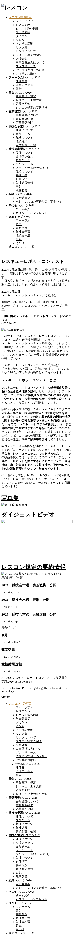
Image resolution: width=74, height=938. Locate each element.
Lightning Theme (41, 688)
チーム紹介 (23, 209)
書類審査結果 (24, 118)
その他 (20, 243)
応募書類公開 (24, 122)
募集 (19, 224)
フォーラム (23, 220)
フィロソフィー (26, 21)
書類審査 (21, 227)
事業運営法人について (30, 62)
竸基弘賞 (21, 190)
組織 (19, 239)
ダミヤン (21, 36)
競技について (24, 137)
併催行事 (21, 175)
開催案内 (21, 81)
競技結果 (21, 141)
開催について (24, 130)
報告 (19, 88)
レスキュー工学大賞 (29, 100)
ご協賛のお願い (26, 73)
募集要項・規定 (26, 96)
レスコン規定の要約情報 (31, 107)
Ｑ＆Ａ (20, 39)
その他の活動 (24, 43)
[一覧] (19, 577)
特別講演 (21, 179)
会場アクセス (24, 85)
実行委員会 (23, 197)
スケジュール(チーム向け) (32, 167)
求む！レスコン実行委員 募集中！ (39, 201)
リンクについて (26, 51)
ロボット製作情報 (27, 28)
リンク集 (21, 47)
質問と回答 (23, 103)
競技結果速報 (24, 182)
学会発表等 (23, 32)
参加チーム (23, 133)
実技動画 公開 (26, 145)
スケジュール (24, 164)
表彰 (19, 186)
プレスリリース (26, 66)
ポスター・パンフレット (31, 212)
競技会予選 (23, 231)
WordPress (22, 688)
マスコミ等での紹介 (29, 54)
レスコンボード (26, 24)
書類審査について (27, 115)
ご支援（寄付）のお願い (31, 69)
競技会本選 (23, 235)
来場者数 (21, 58)
